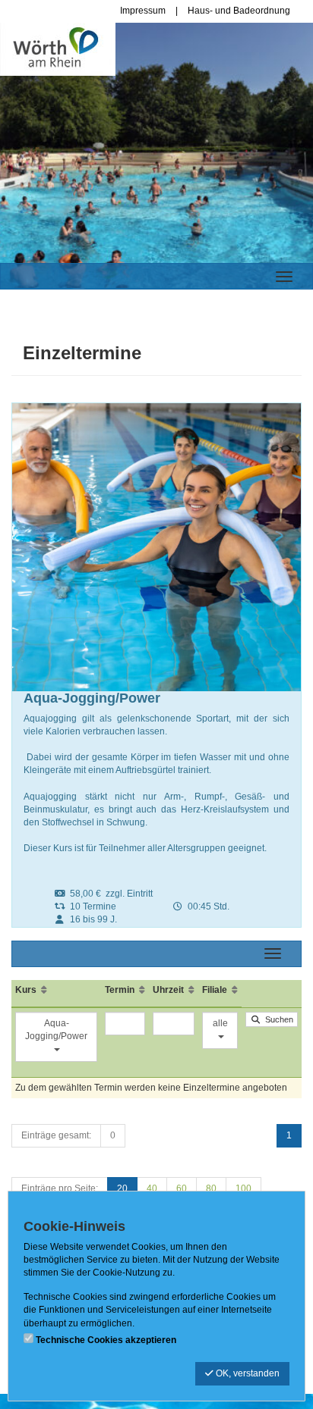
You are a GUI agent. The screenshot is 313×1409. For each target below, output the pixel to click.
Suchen (277, 1019)
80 (211, 1188)
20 (122, 1188)
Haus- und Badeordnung (239, 10)
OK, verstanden (246, 1373)
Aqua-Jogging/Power (56, 1029)
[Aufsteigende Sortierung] (44, 990)
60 (181, 1188)
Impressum (143, 10)
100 (243, 1188)
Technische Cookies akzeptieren (106, 1340)
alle (220, 1023)
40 (152, 1188)
